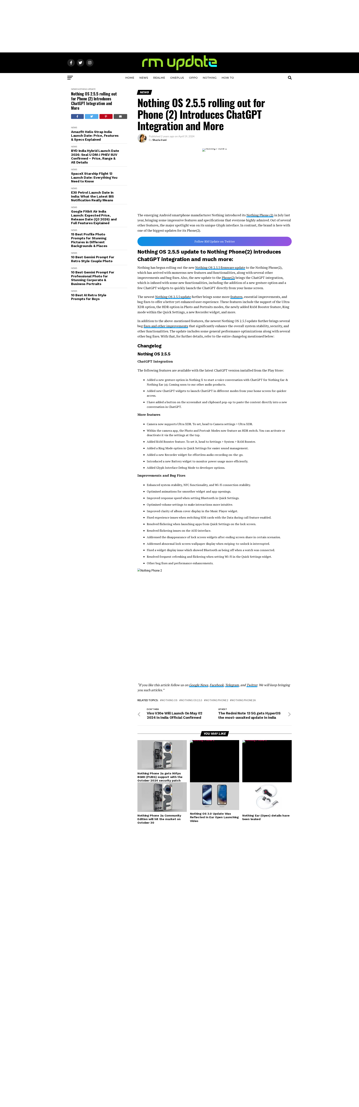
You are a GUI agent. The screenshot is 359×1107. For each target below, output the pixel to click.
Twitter (251, 685)
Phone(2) (228, 277)
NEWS (143, 77)
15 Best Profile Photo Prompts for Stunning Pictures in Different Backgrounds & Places (89, 240)
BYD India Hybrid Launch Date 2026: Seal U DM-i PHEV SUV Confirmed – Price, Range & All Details (95, 156)
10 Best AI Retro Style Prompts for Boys (88, 297)
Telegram (232, 685)
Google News (198, 685)
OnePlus (177, 77)
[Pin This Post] (106, 116)
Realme (159, 77)
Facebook (217, 685)
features (236, 297)
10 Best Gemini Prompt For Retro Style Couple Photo (92, 259)
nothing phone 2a (243, 700)
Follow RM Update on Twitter (214, 241)
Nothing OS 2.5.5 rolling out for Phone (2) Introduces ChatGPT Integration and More (94, 100)
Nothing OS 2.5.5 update (173, 297)
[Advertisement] (179, 26)
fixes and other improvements (166, 326)
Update (92, 89)
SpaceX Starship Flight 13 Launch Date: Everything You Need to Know (94, 177)
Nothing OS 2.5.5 (191, 700)
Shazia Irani (159, 139)
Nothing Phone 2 (216, 700)
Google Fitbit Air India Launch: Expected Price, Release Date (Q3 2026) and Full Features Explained (94, 217)
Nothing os (169, 700)
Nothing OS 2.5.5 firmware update (220, 267)
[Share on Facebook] (77, 116)
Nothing (210, 77)
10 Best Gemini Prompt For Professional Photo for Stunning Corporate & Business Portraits (92, 278)
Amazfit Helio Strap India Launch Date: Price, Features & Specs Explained (95, 135)
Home (129, 77)
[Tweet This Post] (92, 116)
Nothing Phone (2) (259, 215)
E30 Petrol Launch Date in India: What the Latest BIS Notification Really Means (92, 196)
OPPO (193, 77)
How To (228, 77)
